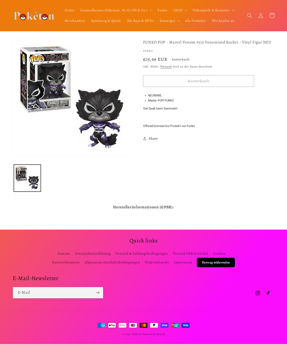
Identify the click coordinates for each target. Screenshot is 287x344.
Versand (166, 66)
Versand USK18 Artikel (190, 253)
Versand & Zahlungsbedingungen (141, 253)
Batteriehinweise (66, 262)
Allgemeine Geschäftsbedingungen (112, 262)
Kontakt (64, 253)
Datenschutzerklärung (93, 253)
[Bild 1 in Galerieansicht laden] (27, 178)
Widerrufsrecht (157, 262)
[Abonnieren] (97, 293)
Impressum (183, 262)
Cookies (219, 253)
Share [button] (153, 138)
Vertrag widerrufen (216, 262)
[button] (115, 10)
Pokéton (137, 334)
